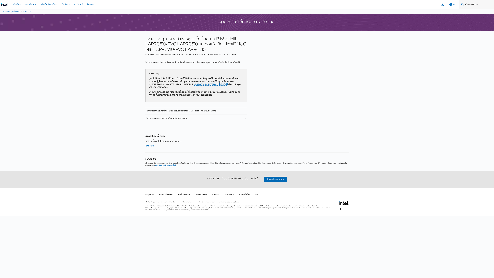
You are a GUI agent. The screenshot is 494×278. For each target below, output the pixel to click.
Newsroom (229, 194)
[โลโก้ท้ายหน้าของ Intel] (344, 203)
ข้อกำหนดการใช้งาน (170, 202)
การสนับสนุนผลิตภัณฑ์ (11, 11)
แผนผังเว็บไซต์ (244, 194)
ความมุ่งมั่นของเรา (166, 194)
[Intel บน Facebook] (340, 209)
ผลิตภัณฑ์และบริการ (49, 4)
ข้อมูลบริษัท (149, 194)
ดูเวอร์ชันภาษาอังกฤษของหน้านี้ (165, 165)
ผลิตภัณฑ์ (17, 4)
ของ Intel (299, 208)
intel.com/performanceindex (158, 208)
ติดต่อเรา (215, 194)
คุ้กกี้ (198, 202)
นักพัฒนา (66, 4)
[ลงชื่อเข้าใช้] (443, 4)
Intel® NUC (27, 11)
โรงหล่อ (90, 4)
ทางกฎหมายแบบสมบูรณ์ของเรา (198, 208)
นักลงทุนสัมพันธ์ (201, 194)
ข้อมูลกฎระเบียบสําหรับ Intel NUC (211, 84)
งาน (256, 194)
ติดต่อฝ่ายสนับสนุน (275, 179)
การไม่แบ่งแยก (184, 194)
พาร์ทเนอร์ (78, 4)
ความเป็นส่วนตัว (210, 202)
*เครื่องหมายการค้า (187, 202)
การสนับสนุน (30, 4)
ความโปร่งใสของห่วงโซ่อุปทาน (229, 202)
